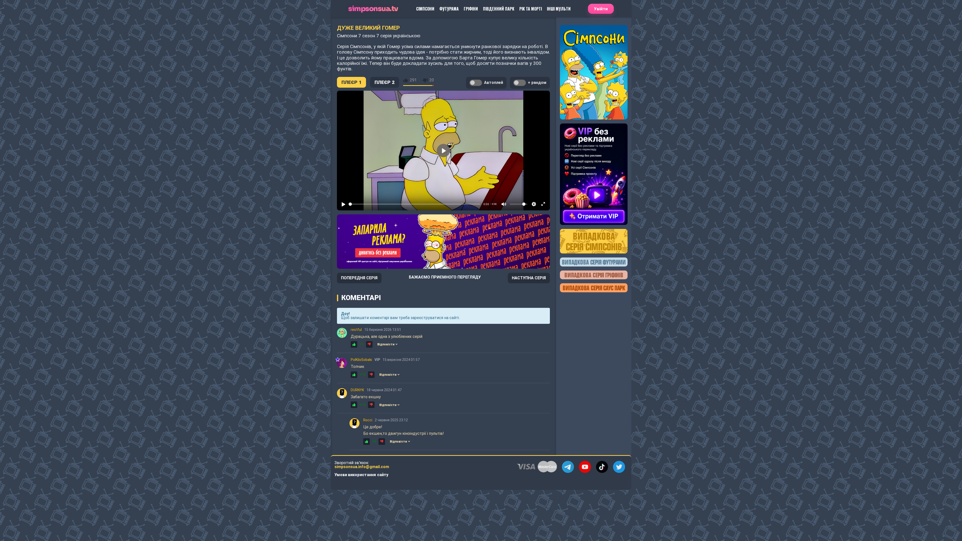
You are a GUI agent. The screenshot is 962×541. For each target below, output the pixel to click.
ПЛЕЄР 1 (351, 82)
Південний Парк (498, 9)
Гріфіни (471, 9)
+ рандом (537, 82)
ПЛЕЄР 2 (385, 82)
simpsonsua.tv (373, 9)
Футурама (449, 9)
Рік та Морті (530, 9)
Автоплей (493, 82)
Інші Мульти (559, 9)
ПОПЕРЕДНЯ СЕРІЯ (359, 278)
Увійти (601, 8)
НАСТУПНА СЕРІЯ (529, 278)
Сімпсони (425, 9)
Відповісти (385, 344)
